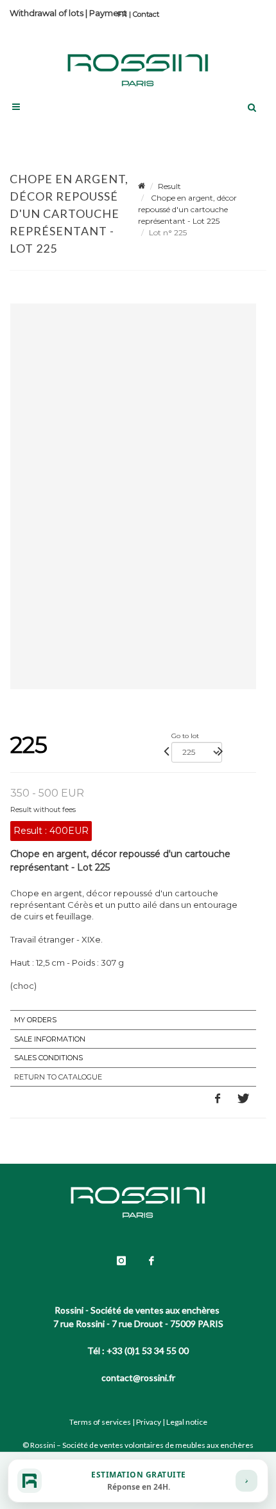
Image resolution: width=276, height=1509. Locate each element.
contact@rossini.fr (138, 1377)
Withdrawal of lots (46, 13)
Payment (108, 13)
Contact (146, 14)
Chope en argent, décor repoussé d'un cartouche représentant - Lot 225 (187, 209)
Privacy (148, 1422)
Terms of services (100, 1422)
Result (169, 186)
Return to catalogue (58, 1076)
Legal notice (186, 1422)
